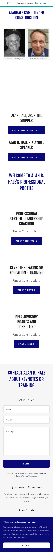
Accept (26, 545)
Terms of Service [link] (28, 476)
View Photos (26, 289)
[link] (26, 15)
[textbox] (26, 409)
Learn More (26, 344)
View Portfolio (26, 240)
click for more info (26, 130)
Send (26, 463)
